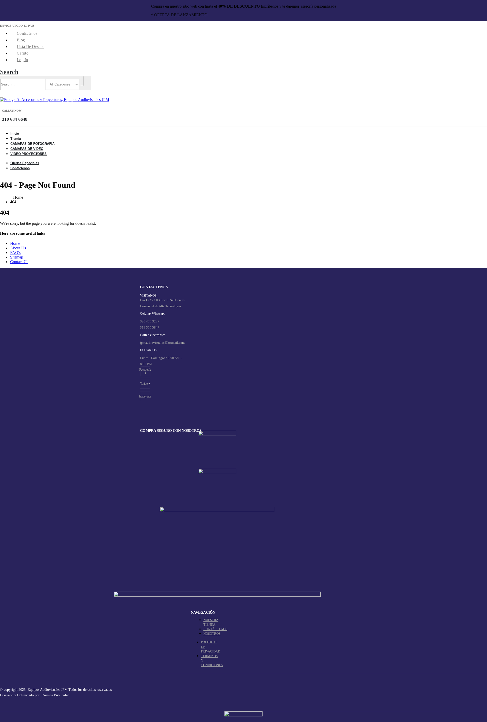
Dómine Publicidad (55, 695)
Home (15, 243)
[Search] (81, 81)
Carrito (22, 53)
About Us (18, 248)
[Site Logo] (54, 99)
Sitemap (16, 257)
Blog (21, 40)
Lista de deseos (30, 46)
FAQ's (15, 252)
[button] (9, 72)
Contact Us (19, 262)
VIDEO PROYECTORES (28, 154)
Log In (22, 60)
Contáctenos (27, 33)
